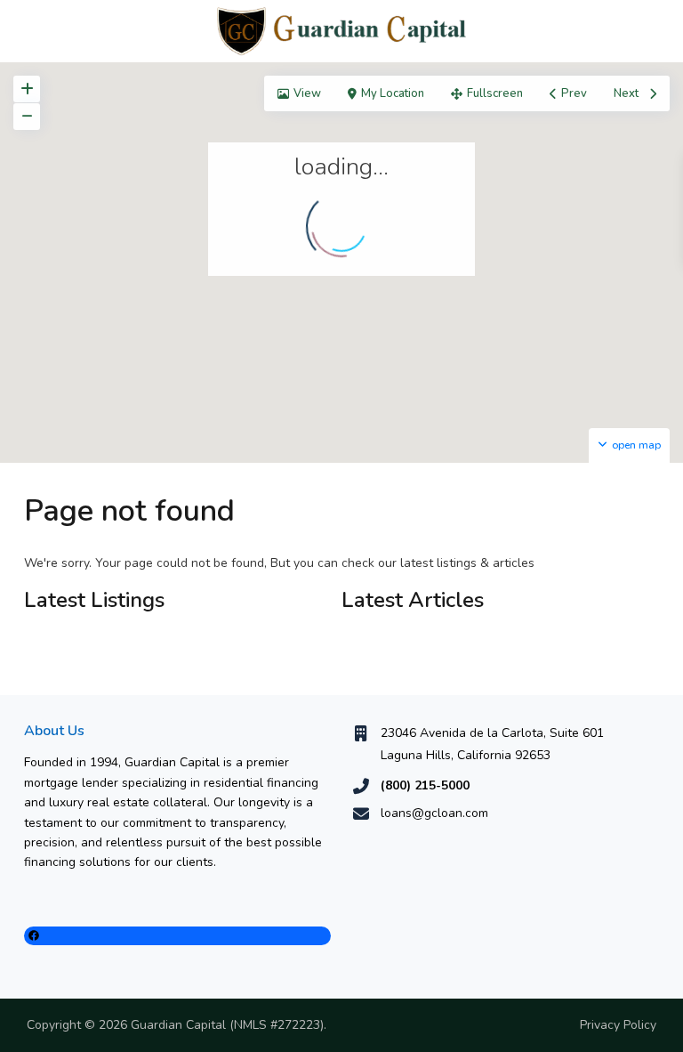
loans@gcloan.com (434, 813)
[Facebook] (177, 936)
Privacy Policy (618, 1024)
